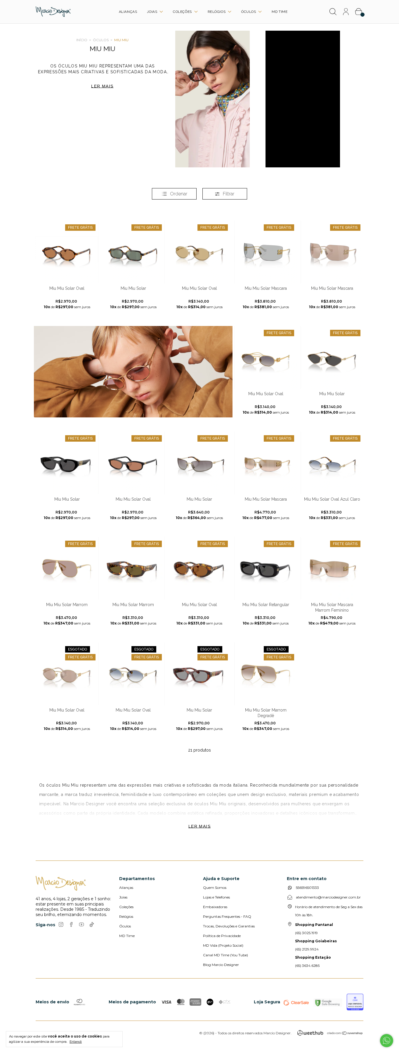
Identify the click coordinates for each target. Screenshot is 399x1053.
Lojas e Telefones (216, 897)
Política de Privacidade (222, 936)
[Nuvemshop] (345, 1033)
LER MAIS (102, 86)
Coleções (183, 12)
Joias (152, 12)
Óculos (249, 12)
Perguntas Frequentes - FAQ (227, 916)
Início (81, 40)
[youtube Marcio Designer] (81, 924)
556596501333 (307, 887)
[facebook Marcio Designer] (71, 924)
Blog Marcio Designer (221, 964)
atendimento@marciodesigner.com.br (328, 897)
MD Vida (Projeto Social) (223, 945)
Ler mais (199, 826)
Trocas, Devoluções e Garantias (229, 926)
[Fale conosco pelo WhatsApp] (386, 1040)
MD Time (279, 12)
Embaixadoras (215, 907)
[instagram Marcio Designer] (61, 924)
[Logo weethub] (310, 1033)
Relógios (217, 12)
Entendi (76, 1042)
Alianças (128, 12)
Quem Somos (214, 887)
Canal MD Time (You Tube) (225, 955)
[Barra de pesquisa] (333, 12)
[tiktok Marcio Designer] (91, 924)
